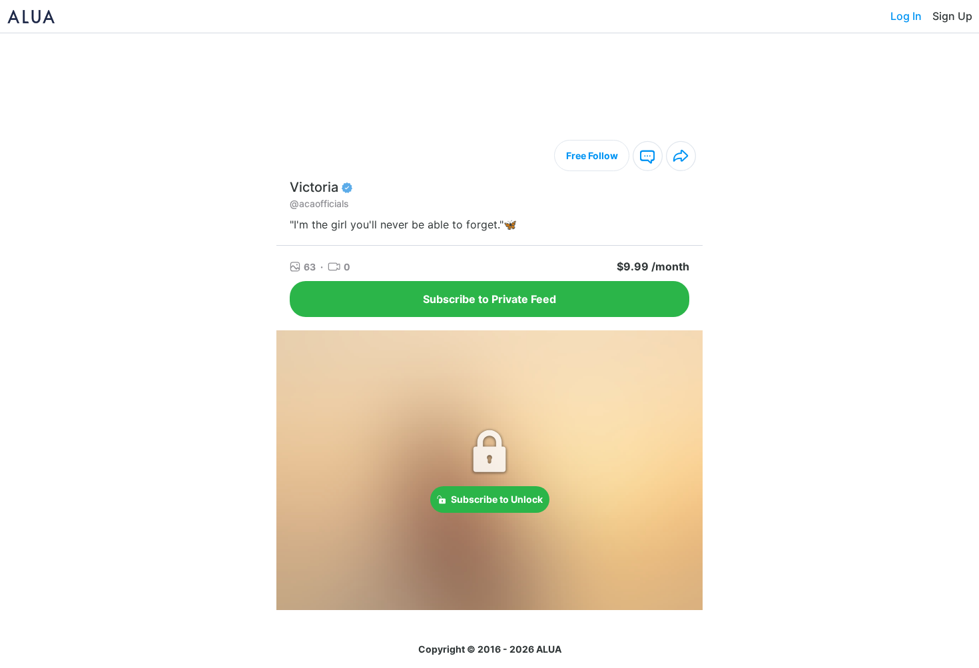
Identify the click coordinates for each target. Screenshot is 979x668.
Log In (906, 16)
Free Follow (592, 155)
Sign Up (952, 16)
